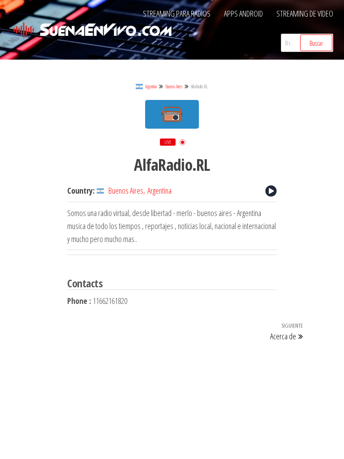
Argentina (151, 86)
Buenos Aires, (126, 190)
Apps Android (243, 13)
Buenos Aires (173, 86)
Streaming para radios (177, 13)
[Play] (271, 191)
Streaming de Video (304, 13)
